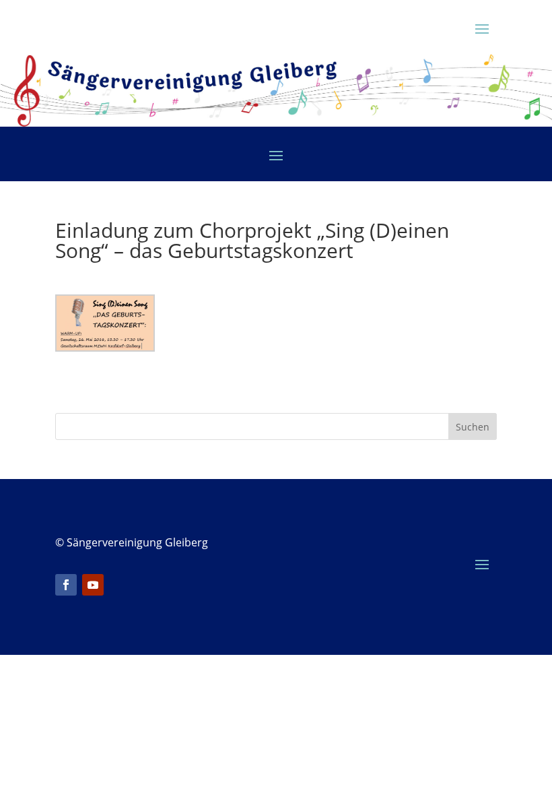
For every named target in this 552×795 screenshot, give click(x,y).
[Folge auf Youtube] (93, 585)
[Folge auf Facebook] (66, 585)
